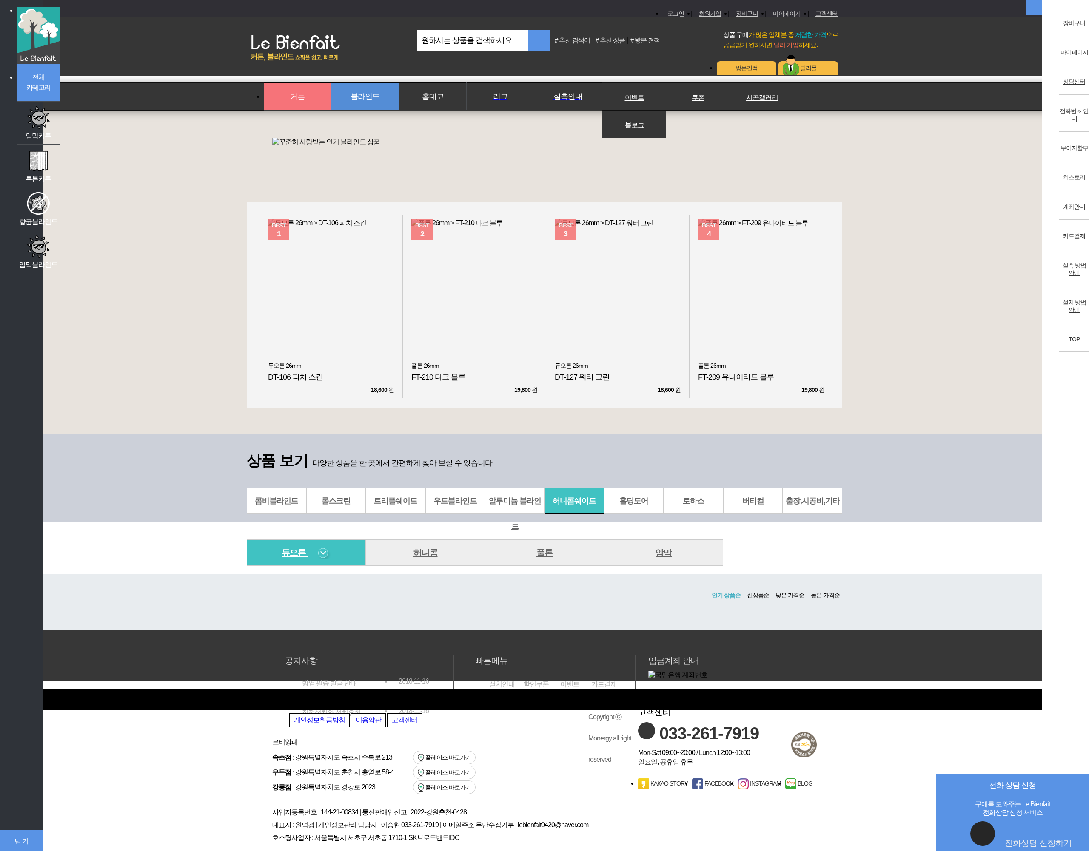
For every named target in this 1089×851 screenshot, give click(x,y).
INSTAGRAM (765, 783)
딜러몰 (808, 68)
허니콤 (425, 552)
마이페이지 (787, 13)
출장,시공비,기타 (813, 500)
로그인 (675, 13)
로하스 (693, 500)
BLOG (804, 783)
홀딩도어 (633, 500)
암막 (664, 552)
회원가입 (710, 13)
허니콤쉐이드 (574, 500)
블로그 (634, 125)
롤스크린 (336, 500)
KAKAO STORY (668, 783)
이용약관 (368, 719)
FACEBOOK (718, 783)
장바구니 (747, 13)
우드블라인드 (455, 500)
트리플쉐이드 (395, 500)
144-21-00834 (339, 812)
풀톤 (544, 552)
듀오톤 (295, 552)
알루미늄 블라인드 (515, 504)
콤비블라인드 (276, 500)
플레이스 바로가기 (447, 757)
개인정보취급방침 (319, 719)
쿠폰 (698, 97)
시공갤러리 (762, 97)
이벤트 (634, 97)
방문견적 (747, 68)
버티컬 (753, 500)
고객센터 (826, 13)
